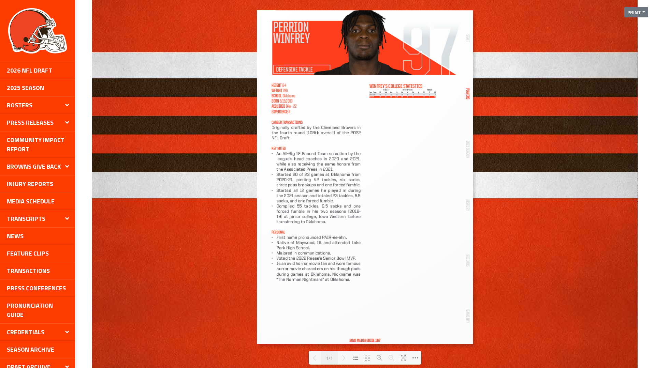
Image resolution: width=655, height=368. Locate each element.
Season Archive (30, 349)
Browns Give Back (34, 166)
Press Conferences (36, 288)
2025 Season (25, 87)
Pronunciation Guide (30, 310)
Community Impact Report (35, 144)
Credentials (25, 332)
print (634, 12)
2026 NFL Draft (29, 70)
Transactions (28, 270)
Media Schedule (31, 201)
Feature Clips (28, 253)
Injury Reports (30, 183)
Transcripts (26, 218)
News (15, 236)
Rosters (19, 105)
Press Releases (30, 122)
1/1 (329, 358)
